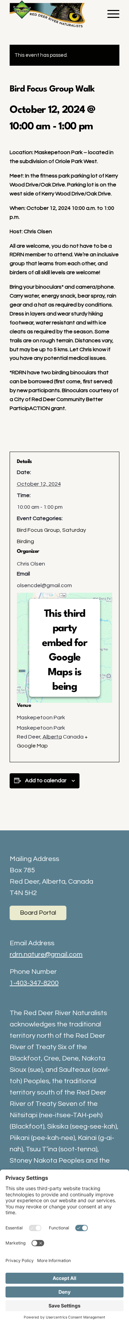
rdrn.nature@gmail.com (46, 954)
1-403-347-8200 (34, 983)
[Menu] (109, 14)
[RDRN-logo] (53, 14)
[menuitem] (109, 14)
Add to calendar (45, 780)
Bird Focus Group (38, 530)
